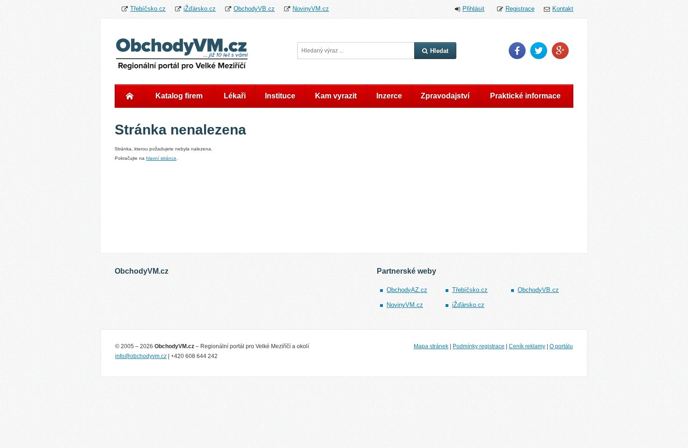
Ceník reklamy (527, 346)
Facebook (517, 50)
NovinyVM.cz (311, 8)
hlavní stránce (161, 158)
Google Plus (560, 50)
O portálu (561, 346)
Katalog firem (179, 96)
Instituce (280, 96)
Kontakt (562, 8)
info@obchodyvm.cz (141, 356)
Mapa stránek (431, 346)
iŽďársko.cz (199, 8)
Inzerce (389, 96)
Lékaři (235, 96)
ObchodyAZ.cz (407, 289)
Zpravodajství (445, 96)
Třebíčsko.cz (148, 8)
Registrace (519, 8)
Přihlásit (473, 8)
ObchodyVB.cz (254, 8)
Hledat (439, 50)
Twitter (538, 50)
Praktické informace (525, 96)
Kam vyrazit (336, 96)
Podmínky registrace (479, 346)
